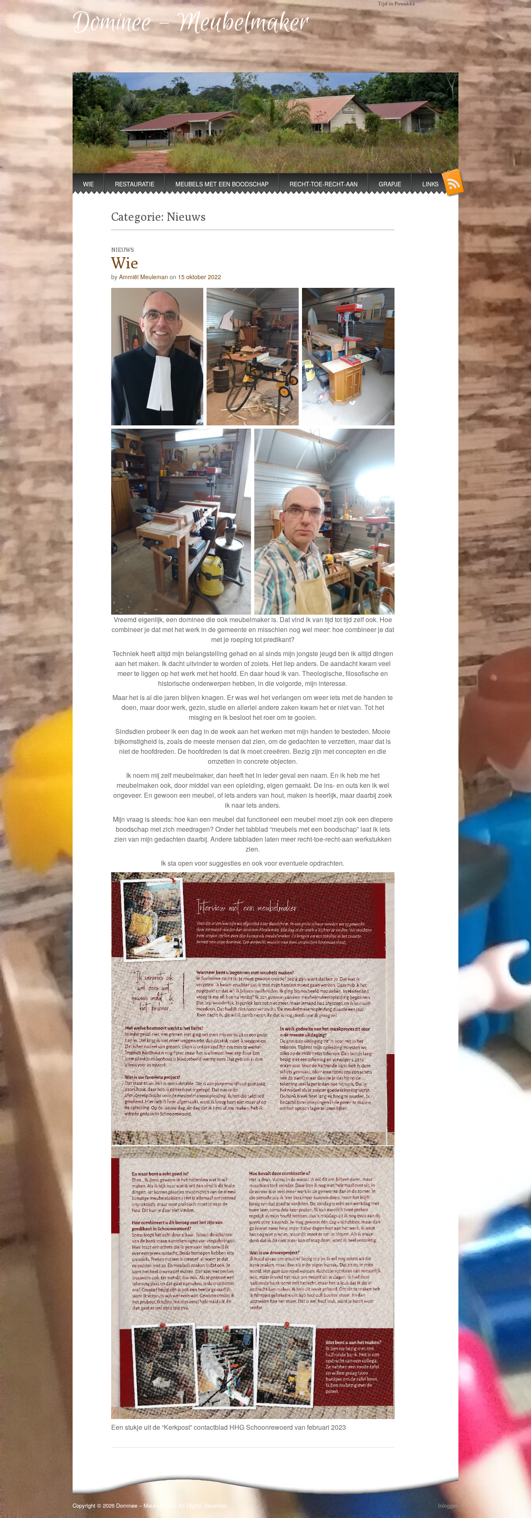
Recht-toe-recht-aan (324, 184)
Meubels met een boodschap (221, 184)
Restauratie (134, 184)
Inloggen (448, 1505)
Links (430, 184)
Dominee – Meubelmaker (191, 23)
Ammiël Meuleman (143, 277)
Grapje (390, 184)
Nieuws (122, 249)
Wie (88, 184)
